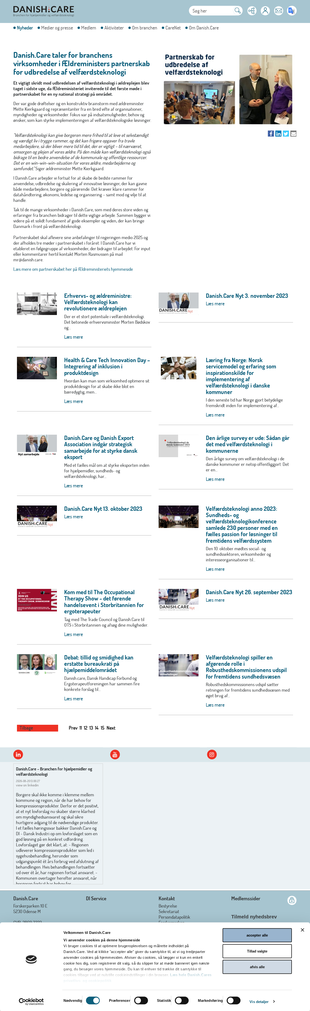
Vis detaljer (259, 1001)
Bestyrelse (168, 906)
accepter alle (257, 935)
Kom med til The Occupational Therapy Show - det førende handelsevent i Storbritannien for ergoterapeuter (104, 601)
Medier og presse (57, 27)
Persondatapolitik (174, 917)
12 (85, 728)
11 (80, 728)
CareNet (173, 27)
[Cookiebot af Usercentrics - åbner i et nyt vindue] (31, 1001)
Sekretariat (169, 911)
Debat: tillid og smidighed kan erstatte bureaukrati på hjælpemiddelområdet (98, 663)
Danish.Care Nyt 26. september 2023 (249, 592)
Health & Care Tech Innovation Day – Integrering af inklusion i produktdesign (107, 366)
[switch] (141, 1000)
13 (91, 728)
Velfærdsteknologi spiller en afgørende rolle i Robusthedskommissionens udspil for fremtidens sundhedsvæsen (246, 666)
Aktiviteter (114, 27)
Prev (73, 728)
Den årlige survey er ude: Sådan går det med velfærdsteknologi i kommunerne (247, 444)
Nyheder (25, 27)
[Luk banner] (302, 930)
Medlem (88, 27)
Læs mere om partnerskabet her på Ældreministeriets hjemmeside (73, 269)
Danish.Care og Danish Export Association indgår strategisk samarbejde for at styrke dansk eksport (100, 447)
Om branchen (144, 27)
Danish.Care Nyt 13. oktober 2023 (103, 508)
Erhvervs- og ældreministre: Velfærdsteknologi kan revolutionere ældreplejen (98, 302)
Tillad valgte (257, 951)
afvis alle (257, 967)
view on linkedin (27, 785)
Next (111, 728)
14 (97, 728)
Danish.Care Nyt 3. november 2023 (247, 295)
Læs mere (73, 337)
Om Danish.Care (204, 27)
